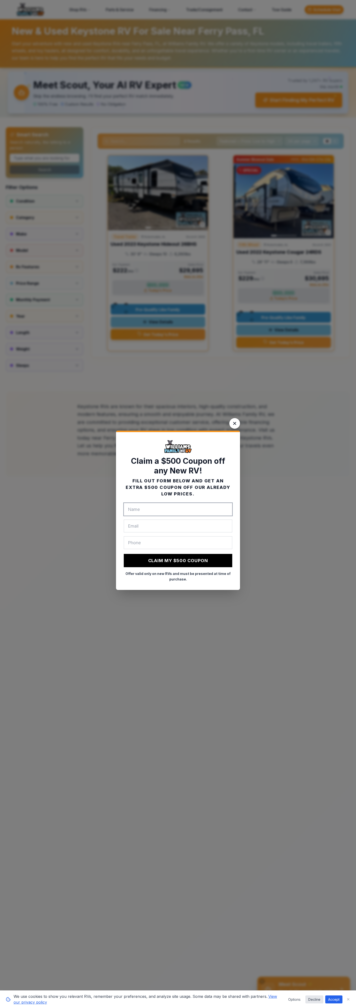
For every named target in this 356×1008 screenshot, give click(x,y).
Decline (314, 999)
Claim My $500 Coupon (178, 560)
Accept (334, 999)
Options (294, 999)
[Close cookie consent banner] (348, 999)
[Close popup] (234, 423)
